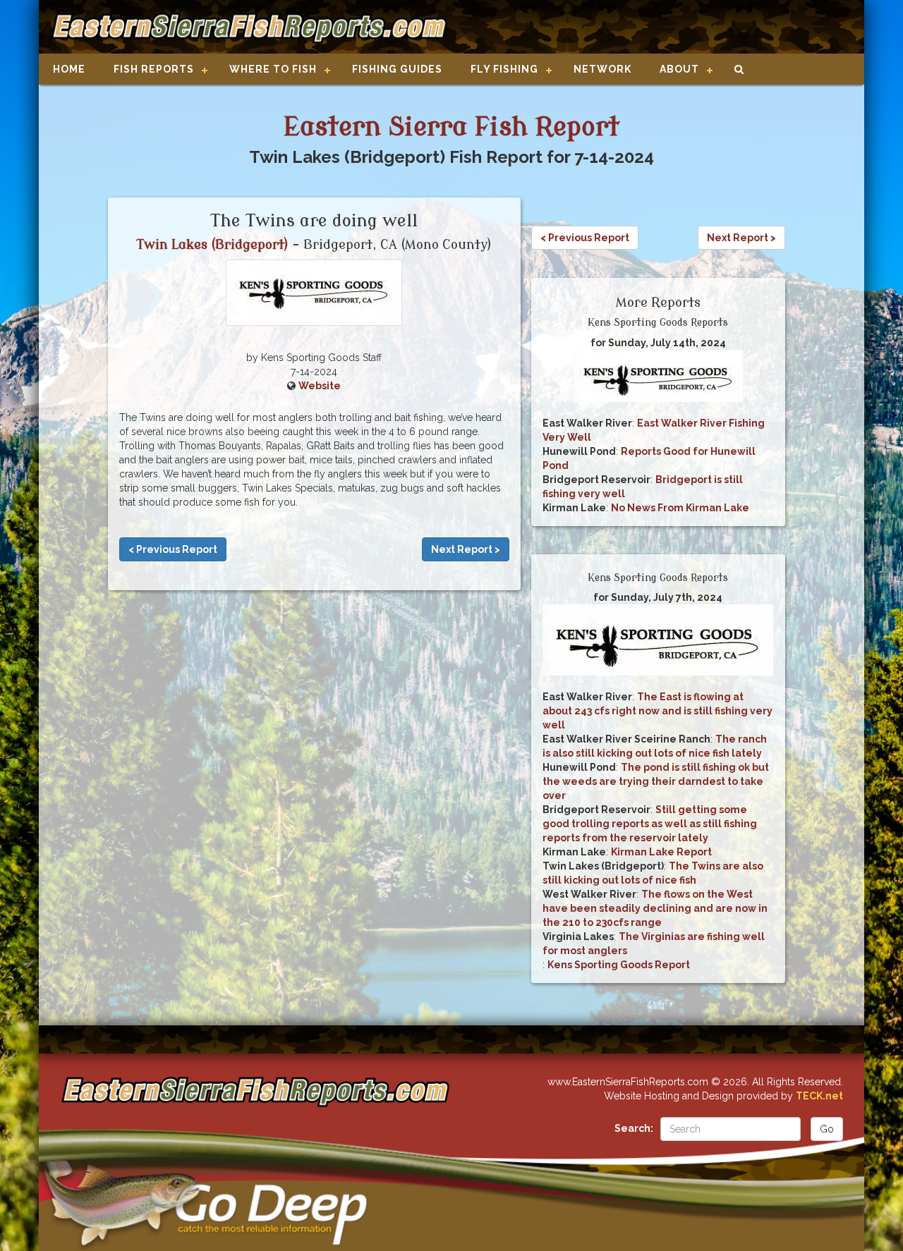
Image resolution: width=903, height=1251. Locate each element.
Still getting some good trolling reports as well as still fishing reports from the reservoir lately (650, 823)
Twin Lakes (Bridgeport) (213, 245)
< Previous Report (172, 549)
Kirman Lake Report (661, 852)
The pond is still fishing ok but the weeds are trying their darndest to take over (656, 781)
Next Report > (465, 549)
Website (319, 385)
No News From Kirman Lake (680, 507)
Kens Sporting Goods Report (618, 964)
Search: (633, 1128)
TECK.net (819, 1096)
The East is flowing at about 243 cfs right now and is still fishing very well (657, 711)
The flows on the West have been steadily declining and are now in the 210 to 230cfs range (655, 908)
